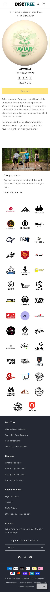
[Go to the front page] (10, 12)
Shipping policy (40, 583)
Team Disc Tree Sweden (16, 446)
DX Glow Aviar (27, 16)
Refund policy (40, 579)
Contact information (26, 586)
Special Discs (21, 12)
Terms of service (25, 583)
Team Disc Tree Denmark (16, 435)
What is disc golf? (13, 463)
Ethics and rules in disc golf (17, 514)
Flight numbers (12, 496)
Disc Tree (15, 579)
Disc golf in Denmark (14, 474)
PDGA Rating (11, 508)
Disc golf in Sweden (14, 480)
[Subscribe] (42, 548)
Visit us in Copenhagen (15, 429)
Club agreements (13, 441)
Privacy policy (11, 583)
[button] (5, 4)
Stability (9, 502)
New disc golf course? (15, 469)
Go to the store (11, 192)
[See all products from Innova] (25, 69)
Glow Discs (37, 12)
